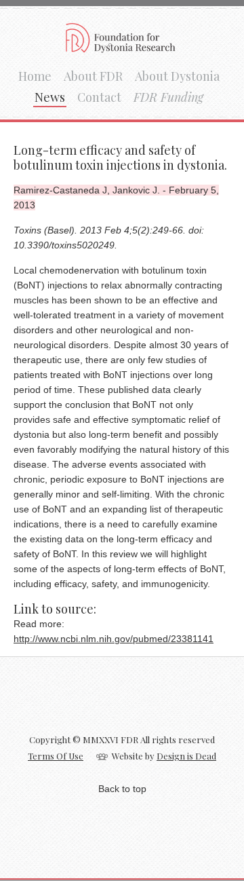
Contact (99, 97)
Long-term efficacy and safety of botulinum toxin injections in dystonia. (120, 157)
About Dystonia (177, 76)
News (50, 97)
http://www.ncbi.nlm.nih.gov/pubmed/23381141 (114, 638)
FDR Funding (168, 97)
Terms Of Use (55, 756)
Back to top (122, 788)
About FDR (93, 76)
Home (35, 76)
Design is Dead (186, 756)
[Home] (122, 48)
